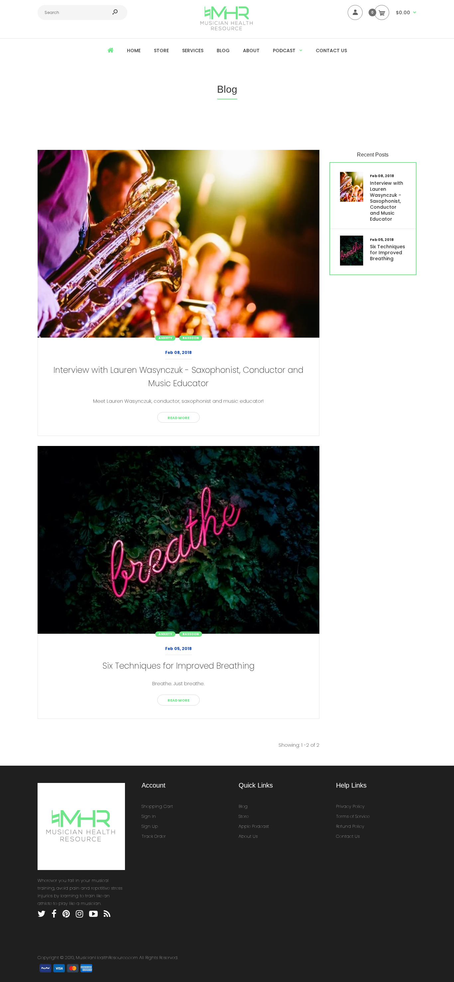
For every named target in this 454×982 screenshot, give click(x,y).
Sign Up (150, 826)
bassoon (190, 338)
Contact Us (348, 836)
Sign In (149, 816)
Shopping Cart (157, 806)
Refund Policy (350, 826)
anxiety (165, 338)
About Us (248, 836)
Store (244, 816)
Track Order (154, 836)
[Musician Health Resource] (227, 29)
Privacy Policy (350, 806)
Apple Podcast (254, 826)
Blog (243, 806)
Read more (178, 417)
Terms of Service (353, 816)
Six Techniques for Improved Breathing (178, 666)
